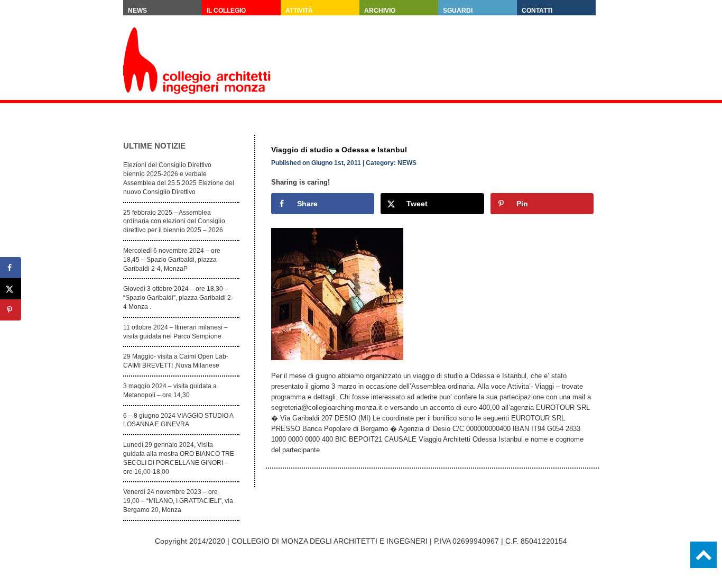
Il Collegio (226, 10)
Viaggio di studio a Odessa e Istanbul (339, 149)
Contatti (537, 10)
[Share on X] (10, 288)
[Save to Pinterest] (10, 309)
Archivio (379, 10)
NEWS (406, 163)
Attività (299, 10)
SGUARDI (458, 10)
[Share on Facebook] (10, 267)
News (137, 10)
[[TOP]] (703, 555)
